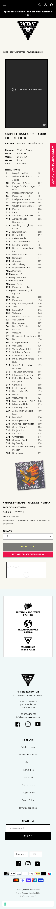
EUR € (35, 854)
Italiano (20, 854)
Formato (7, 531)
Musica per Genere (28, 754)
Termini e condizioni (28, 808)
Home (5, 52)
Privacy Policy (28, 792)
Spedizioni (28, 777)
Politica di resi (28, 785)
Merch (28, 762)
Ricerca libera (28, 770)
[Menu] (4, 4)
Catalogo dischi (28, 747)
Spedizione (23, 520)
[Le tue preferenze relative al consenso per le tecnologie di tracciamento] (28, 904)
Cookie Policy (28, 800)
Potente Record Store (31, 890)
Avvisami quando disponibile (26, 554)
